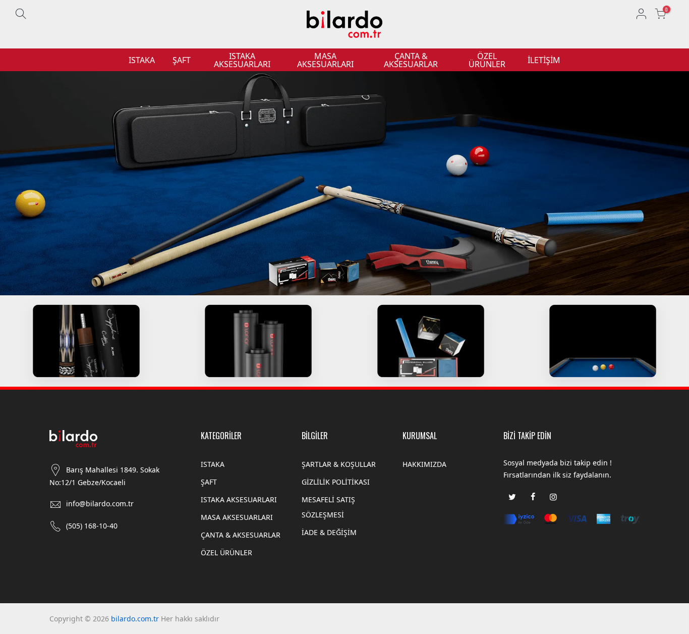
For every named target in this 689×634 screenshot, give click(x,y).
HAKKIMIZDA (424, 464)
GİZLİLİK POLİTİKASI (336, 482)
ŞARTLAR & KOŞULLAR (339, 464)
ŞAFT (182, 60)
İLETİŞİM (544, 60)
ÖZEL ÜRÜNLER (487, 60)
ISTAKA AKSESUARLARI (242, 60)
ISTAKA (142, 60)
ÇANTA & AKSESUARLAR (411, 60)
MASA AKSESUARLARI (325, 60)
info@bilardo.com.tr (100, 503)
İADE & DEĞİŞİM (329, 532)
